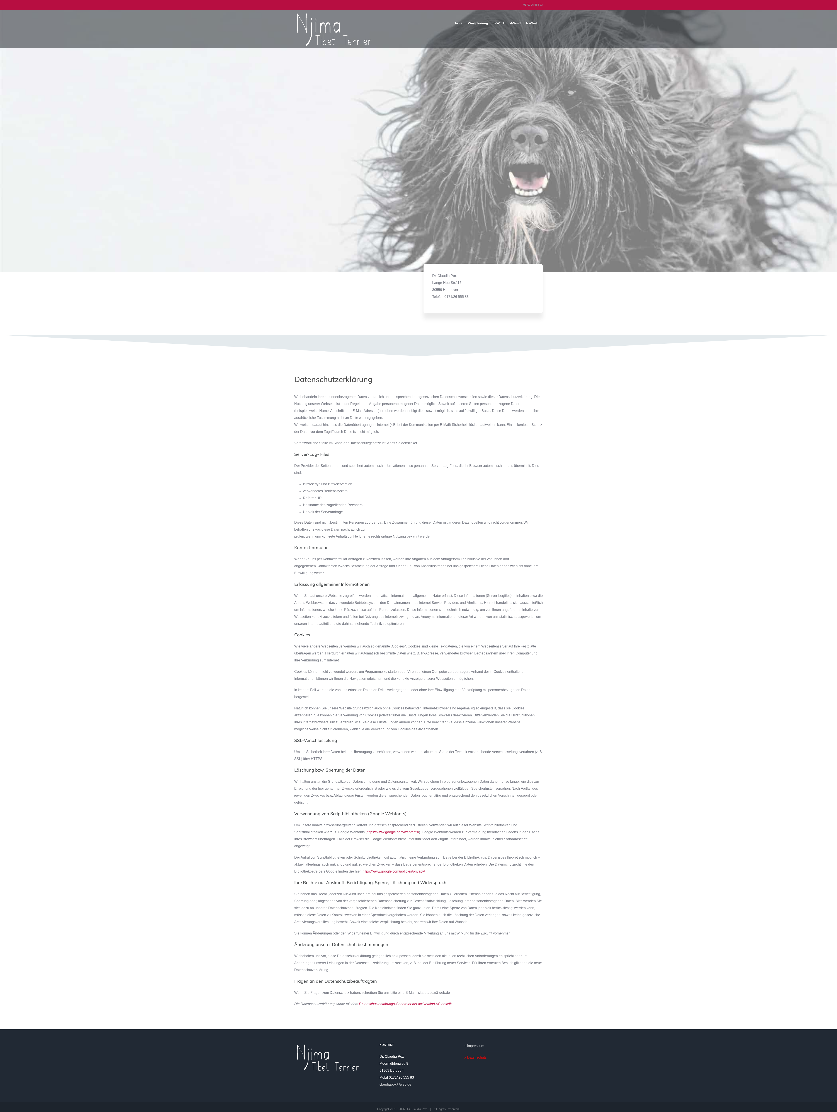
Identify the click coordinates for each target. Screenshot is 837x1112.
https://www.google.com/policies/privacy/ (393, 871)
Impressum (475, 1046)
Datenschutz (477, 1057)
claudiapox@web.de (395, 1084)
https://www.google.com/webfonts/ (393, 832)
